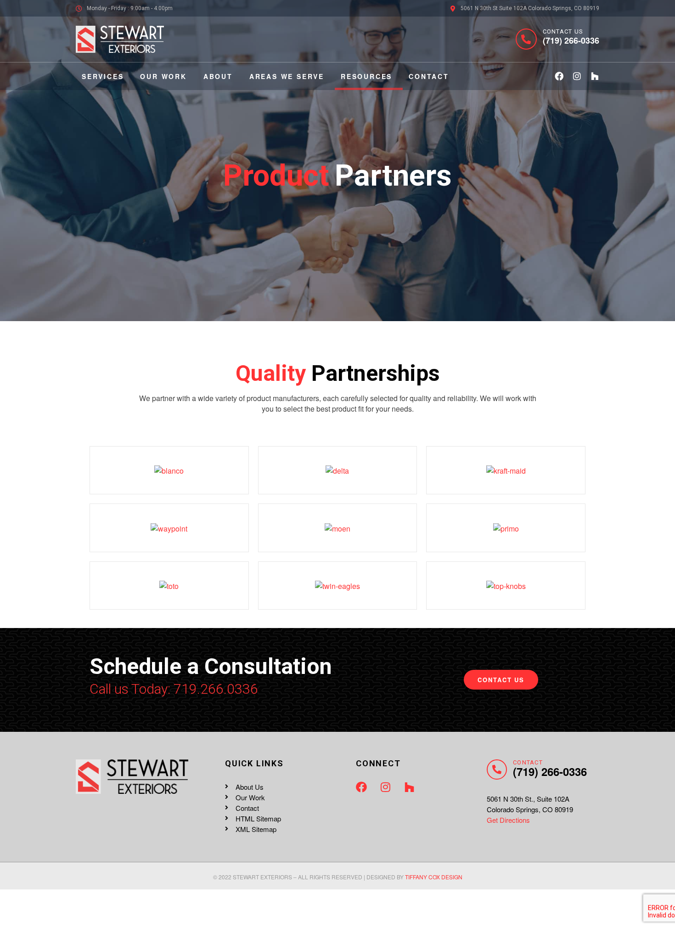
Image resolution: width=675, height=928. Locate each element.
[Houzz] (595, 76)
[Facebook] (559, 76)
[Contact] (497, 769)
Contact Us (563, 31)
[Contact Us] (526, 39)
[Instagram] (577, 76)
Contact (429, 76)
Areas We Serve (286, 76)
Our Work (163, 76)
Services (103, 76)
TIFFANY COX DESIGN (433, 877)
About (218, 76)
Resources (366, 76)
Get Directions (508, 820)
